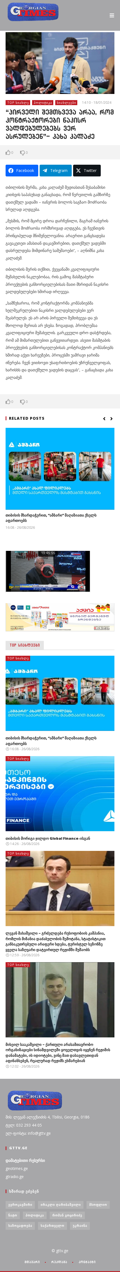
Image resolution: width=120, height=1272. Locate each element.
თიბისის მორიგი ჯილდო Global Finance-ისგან (48, 838)
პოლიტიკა (43, 102)
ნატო (12, 1215)
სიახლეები (66, 102)
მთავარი (32, 1262)
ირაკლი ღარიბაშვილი (61, 1204)
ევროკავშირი (20, 1204)
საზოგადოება (20, 1225)
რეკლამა (59, 1262)
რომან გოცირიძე (67, 1215)
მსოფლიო (98, 1204)
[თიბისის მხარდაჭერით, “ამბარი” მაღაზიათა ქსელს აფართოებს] (60, 469)
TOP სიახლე (18, 102)
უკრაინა (80, 1225)
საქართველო (52, 1225)
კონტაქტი (87, 1262)
